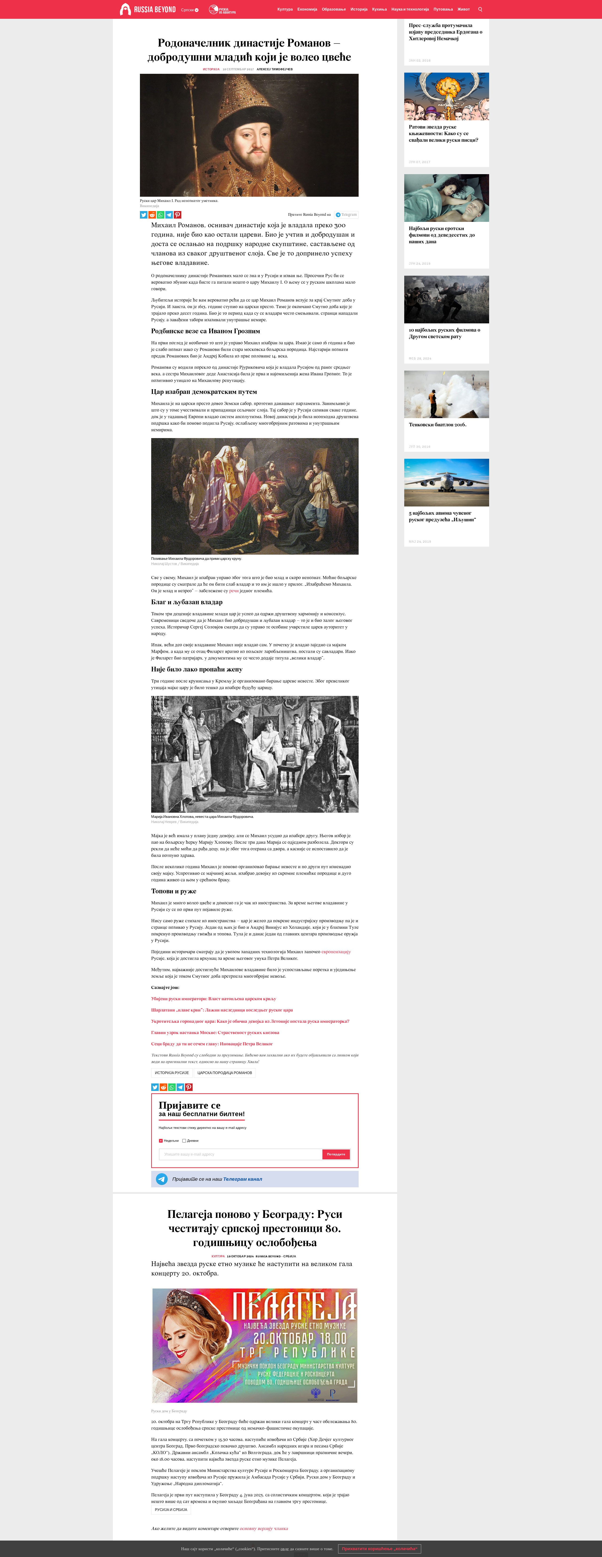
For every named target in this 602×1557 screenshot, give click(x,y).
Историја (359, 9)
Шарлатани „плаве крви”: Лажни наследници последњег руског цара (222, 1010)
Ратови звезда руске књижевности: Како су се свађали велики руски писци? (443, 134)
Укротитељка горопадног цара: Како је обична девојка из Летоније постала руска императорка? (250, 1021)
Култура (285, 9)
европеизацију (336, 952)
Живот (464, 9)
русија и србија (171, 1510)
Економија (307, 9)
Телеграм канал (242, 1179)
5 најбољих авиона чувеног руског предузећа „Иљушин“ (442, 517)
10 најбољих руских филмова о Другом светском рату (444, 334)
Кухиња (379, 9)
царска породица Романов (225, 1073)
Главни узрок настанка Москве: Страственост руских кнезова (215, 1033)
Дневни (192, 1140)
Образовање (334, 9)
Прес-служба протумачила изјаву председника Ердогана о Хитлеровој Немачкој (445, 32)
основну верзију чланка (264, 1528)
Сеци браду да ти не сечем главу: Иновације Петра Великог (212, 1044)
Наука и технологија (410, 9)
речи (234, 591)
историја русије (172, 1073)
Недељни (171, 1140)
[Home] (125, 9)
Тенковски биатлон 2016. (438, 425)
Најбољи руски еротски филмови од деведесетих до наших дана (442, 235)
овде (285, 1548)
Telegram (349, 215)
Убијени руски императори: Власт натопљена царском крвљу (213, 999)
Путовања (443, 9)
